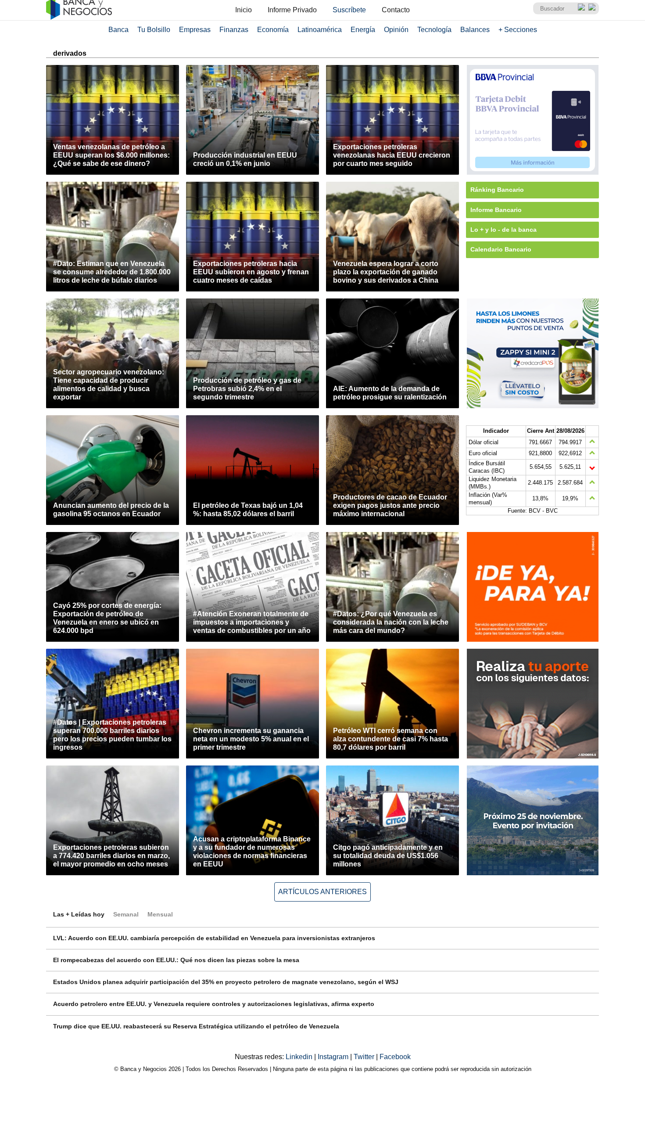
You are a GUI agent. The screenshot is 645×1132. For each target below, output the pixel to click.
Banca (118, 29)
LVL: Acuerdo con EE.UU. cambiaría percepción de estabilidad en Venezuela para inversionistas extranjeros (214, 938)
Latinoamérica (319, 29)
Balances (475, 29)
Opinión (396, 29)
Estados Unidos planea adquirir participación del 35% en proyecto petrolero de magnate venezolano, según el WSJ (225, 981)
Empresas (195, 29)
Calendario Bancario (500, 249)
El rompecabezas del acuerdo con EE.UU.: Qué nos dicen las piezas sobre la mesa (176, 959)
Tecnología (434, 29)
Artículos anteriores (322, 891)
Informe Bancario (496, 209)
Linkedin (300, 1056)
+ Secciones (517, 29)
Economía (273, 29)
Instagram (334, 1056)
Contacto (396, 10)
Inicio (243, 10)
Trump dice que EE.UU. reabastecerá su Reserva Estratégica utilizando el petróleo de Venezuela (196, 1026)
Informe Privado (292, 10)
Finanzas (233, 29)
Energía (363, 29)
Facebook (395, 1056)
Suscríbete (349, 10)
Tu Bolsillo (153, 29)
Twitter (365, 1056)
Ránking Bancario (497, 189)
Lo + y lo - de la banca (503, 229)
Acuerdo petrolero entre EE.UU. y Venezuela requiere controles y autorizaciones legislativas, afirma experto (213, 1003)
